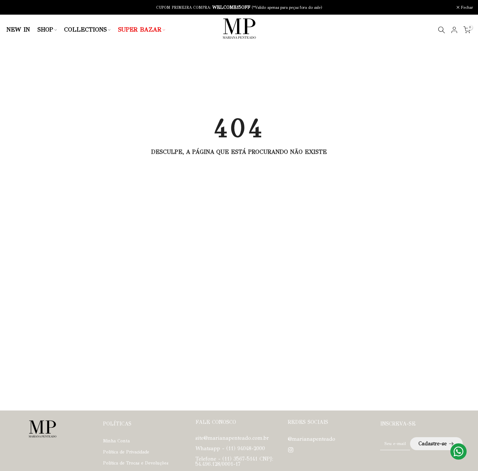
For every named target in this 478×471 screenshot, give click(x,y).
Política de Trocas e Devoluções (135, 463)
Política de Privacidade (126, 452)
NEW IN (18, 29)
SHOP (45, 29)
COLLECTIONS (85, 29)
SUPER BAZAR (139, 29)
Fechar (14, 7)
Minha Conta (116, 441)
